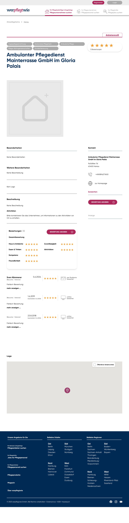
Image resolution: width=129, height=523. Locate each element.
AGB (59, 502)
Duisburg (68, 480)
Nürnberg (68, 452)
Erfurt (50, 455)
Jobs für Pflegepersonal (17, 457)
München (68, 446)
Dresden (51, 452)
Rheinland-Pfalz (111, 480)
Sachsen (91, 449)
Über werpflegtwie (15, 490)
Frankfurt (68, 469)
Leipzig (51, 449)
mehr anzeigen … (14, 288)
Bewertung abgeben (58, 232)
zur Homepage (101, 183)
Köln (66, 466)
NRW (106, 475)
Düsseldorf (69, 475)
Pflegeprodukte (14, 475)
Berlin (50, 446)
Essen (66, 477)
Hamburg (52, 466)
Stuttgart (68, 449)
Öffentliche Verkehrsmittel (105, 365)
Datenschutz (51, 502)
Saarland (108, 483)
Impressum (66, 502)
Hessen (107, 477)
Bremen (51, 469)
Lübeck (51, 475)
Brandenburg (93, 458)
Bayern (107, 452)
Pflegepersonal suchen (17, 467)
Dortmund (68, 472)
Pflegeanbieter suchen (17, 448)
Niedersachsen (94, 486)
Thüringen (91, 455)
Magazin (11, 483)
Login (115, 3)
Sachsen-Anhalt (94, 452)
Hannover (52, 472)
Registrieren (98, 3)
